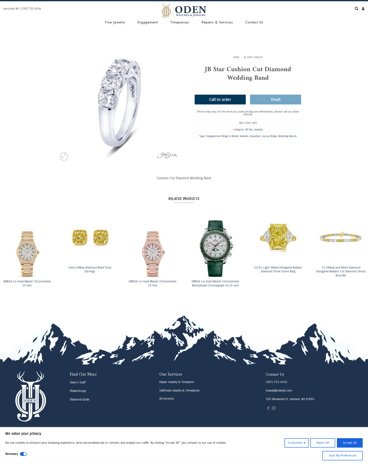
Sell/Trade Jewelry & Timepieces (179, 390)
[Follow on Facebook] (268, 408)
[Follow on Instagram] (273, 408)
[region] (184, 445)
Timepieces (179, 22)
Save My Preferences (342, 455)
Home (236, 57)
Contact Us (254, 22)
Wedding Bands (287, 136)
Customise (295, 443)
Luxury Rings (269, 136)
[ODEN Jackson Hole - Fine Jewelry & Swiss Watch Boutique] (184, 10)
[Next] (359, 239)
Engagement (147, 22)
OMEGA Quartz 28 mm (92, 282)
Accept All (349, 443)
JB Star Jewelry (253, 57)
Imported (255, 136)
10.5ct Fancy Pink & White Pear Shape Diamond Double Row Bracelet (28, 269)
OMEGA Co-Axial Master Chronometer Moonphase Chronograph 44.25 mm (343, 283)
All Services (166, 398)
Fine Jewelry (115, 22)
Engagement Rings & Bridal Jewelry (227, 136)
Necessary (11, 454)
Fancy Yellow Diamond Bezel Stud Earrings (217, 269)
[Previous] (8, 239)
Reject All (322, 443)
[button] (356, 8)
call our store (291, 111)
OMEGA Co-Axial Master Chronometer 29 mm (154, 283)
